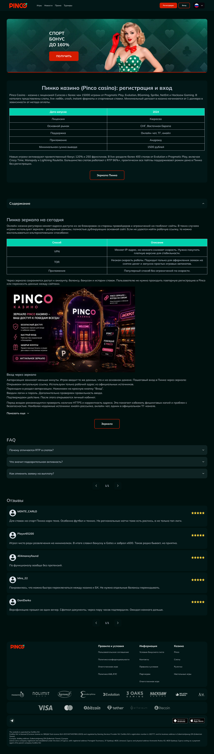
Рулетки (178, 666)
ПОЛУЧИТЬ (64, 56)
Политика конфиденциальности (113, 659)
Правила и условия (111, 646)
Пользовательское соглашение (113, 652)
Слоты (177, 659)
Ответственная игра (108, 666)
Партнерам (144, 674)
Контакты (144, 659)
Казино (179, 646)
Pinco (176, 652)
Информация (148, 646)
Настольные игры (182, 674)
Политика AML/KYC (107, 674)
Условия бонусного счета (151, 652)
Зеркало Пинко (107, 175)
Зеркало (107, 423)
